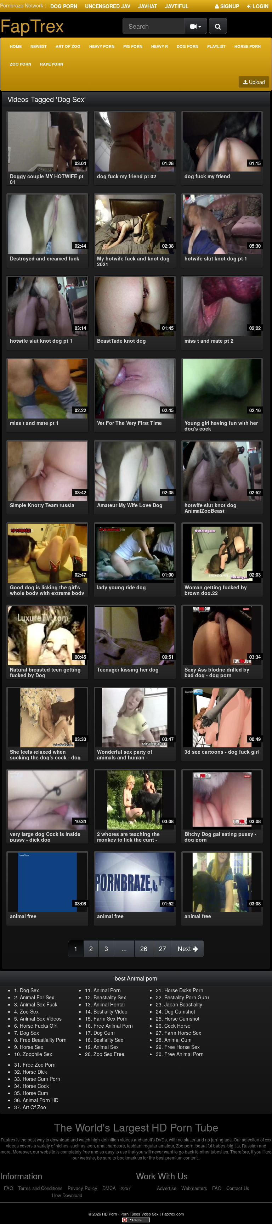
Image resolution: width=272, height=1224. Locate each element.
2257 (126, 1188)
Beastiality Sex (110, 997)
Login (259, 6)
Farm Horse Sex (182, 1032)
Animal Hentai (109, 1004)
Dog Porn (63, 6)
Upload (256, 81)
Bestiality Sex (108, 1039)
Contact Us (237, 1188)
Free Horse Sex (182, 1046)
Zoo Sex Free (109, 1053)
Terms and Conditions (40, 1188)
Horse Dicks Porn (183, 990)
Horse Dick (35, 1071)
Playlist (216, 46)
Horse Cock (36, 1085)
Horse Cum (35, 1092)
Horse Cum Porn (41, 1078)
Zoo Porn (20, 64)
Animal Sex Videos (41, 1018)
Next (185, 948)
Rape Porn (51, 64)
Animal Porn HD (40, 1100)
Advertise (166, 1188)
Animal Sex (106, 1046)
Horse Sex (31, 1046)
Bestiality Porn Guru (186, 997)
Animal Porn (107, 990)
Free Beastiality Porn (43, 1039)
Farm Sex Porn (111, 1018)
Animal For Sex (37, 997)
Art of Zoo (68, 46)
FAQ (8, 1188)
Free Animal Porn (113, 1025)
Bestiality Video (111, 1011)
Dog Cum (104, 1032)
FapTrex (32, 24)
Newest (38, 46)
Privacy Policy (82, 1188)
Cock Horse (177, 1025)
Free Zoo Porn (39, 1064)
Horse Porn (247, 46)
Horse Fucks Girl (38, 1025)
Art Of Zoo (34, 1107)
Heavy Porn (101, 46)
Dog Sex (29, 990)
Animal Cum (178, 1039)
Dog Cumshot (179, 1011)
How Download (67, 1195)
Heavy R (159, 46)
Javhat (147, 6)
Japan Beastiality (183, 1004)
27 (162, 948)
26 (143, 948)
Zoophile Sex (37, 1053)
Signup (229, 6)
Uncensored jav (107, 6)
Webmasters (194, 1188)
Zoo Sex (29, 1011)
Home (16, 46)
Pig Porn (132, 46)
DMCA (109, 1188)
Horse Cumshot (181, 1018)
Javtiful (177, 6)
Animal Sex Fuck (38, 1004)
